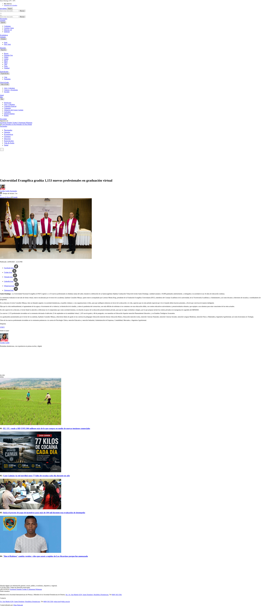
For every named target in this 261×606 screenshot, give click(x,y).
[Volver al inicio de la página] (2, 149)
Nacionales (3, 19)
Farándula (7, 79)
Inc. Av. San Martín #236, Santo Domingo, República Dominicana (87, 595)
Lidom (6, 59)
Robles (6, 115)
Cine (5, 77)
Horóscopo (7, 103)
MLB (6, 61)
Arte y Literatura (9, 88)
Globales (3, 37)
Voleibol (6, 68)
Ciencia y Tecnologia (11, 90)
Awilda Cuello (5, 191)
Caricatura (7, 112)
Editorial (7, 32)
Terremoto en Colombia (10, 5)
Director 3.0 (8, 30)
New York (7, 44)
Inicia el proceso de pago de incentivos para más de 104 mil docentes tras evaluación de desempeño (44, 513)
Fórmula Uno (8, 55)
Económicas (4, 35)
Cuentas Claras (9, 28)
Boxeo (6, 53)
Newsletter (3, 119)
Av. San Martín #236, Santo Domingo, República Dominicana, (20, 601)
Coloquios (7, 108)
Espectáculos (4, 71)
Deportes (3, 48)
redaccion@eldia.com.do (62, 601)
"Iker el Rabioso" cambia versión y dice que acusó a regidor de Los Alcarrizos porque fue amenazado (45, 556)
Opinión (2, 20)
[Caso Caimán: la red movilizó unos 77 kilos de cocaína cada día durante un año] (130, 452)
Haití (5, 42)
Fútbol (6, 57)
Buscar (22, 11)
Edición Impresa (9, 114)
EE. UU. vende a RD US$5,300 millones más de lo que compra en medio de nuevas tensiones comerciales (46, 428)
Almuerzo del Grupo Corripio (13, 110)
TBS (5, 64)
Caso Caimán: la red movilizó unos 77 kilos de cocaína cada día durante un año (36, 476)
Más (1, 97)
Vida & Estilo (4, 82)
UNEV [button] (2, 327)
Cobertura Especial (10, 106)
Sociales (6, 92)
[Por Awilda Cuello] (2, 189)
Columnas (7, 26)
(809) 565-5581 (117, 595)
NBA (6, 62)
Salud (2, 95)
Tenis (6, 66)
